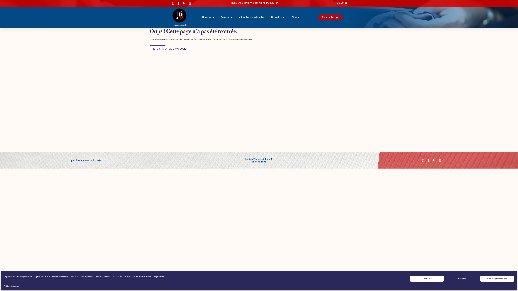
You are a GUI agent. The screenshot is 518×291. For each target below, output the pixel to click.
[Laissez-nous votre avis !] (72, 160)
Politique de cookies (11, 286)
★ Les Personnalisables (251, 17)
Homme (206, 17)
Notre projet (278, 17)
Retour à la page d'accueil (169, 49)
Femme (225, 17)
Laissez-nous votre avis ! (89, 160)
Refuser (462, 278)
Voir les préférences (497, 278)
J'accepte (427, 278)
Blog (294, 17)
